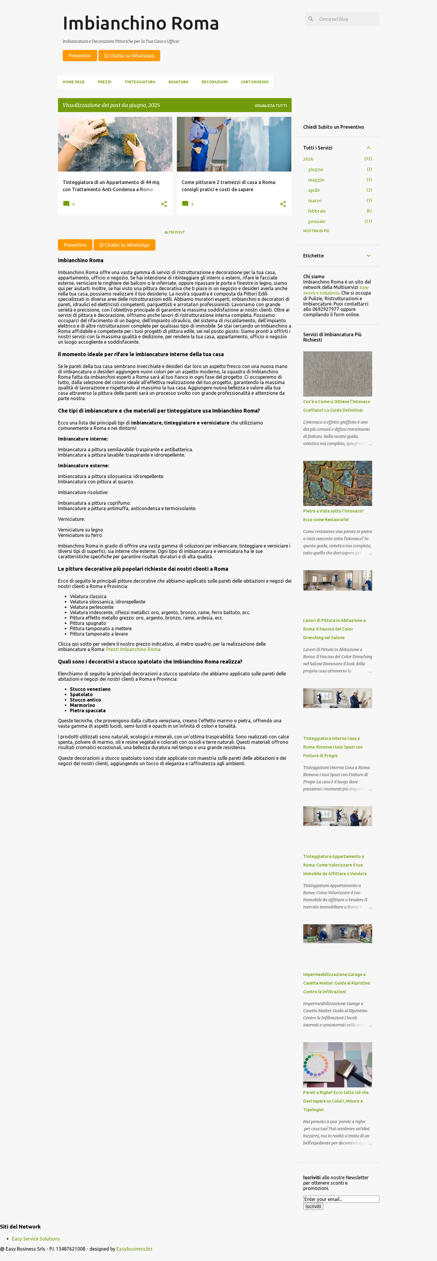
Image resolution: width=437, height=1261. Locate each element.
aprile (314, 190)
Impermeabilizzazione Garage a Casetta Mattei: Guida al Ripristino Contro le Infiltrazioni (336, 983)
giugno (315, 169)
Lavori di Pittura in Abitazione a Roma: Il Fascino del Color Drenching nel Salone (334, 629)
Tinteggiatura (140, 82)
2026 (308, 159)
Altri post (174, 232)
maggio (316, 180)
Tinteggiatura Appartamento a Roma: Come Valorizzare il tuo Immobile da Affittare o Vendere (335, 865)
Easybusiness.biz (135, 1248)
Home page (74, 82)
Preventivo (80, 55)
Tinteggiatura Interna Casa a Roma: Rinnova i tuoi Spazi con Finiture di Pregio (333, 747)
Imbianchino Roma (141, 22)
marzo (315, 200)
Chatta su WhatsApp (131, 55)
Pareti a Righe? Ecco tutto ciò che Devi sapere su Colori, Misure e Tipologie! (336, 1101)
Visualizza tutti (271, 106)
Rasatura (178, 82)
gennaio (317, 221)
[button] (164, 204)
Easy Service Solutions (336, 290)
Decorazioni (215, 82)
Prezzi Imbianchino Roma (133, 649)
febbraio (317, 211)
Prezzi (104, 82)
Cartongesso (255, 82)
